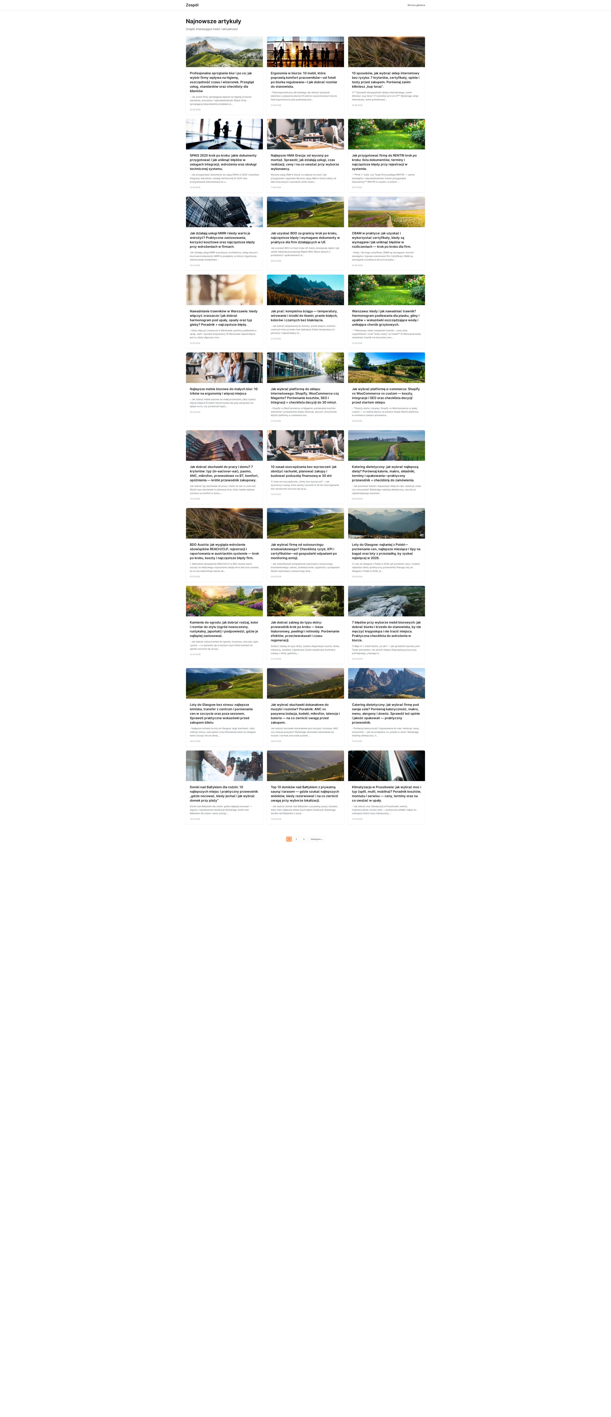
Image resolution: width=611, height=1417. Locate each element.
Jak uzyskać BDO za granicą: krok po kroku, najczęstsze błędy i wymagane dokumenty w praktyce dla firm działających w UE (305, 237)
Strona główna (416, 5)
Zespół (192, 5)
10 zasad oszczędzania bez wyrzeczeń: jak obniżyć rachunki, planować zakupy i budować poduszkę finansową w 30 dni (304, 471)
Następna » (317, 839)
